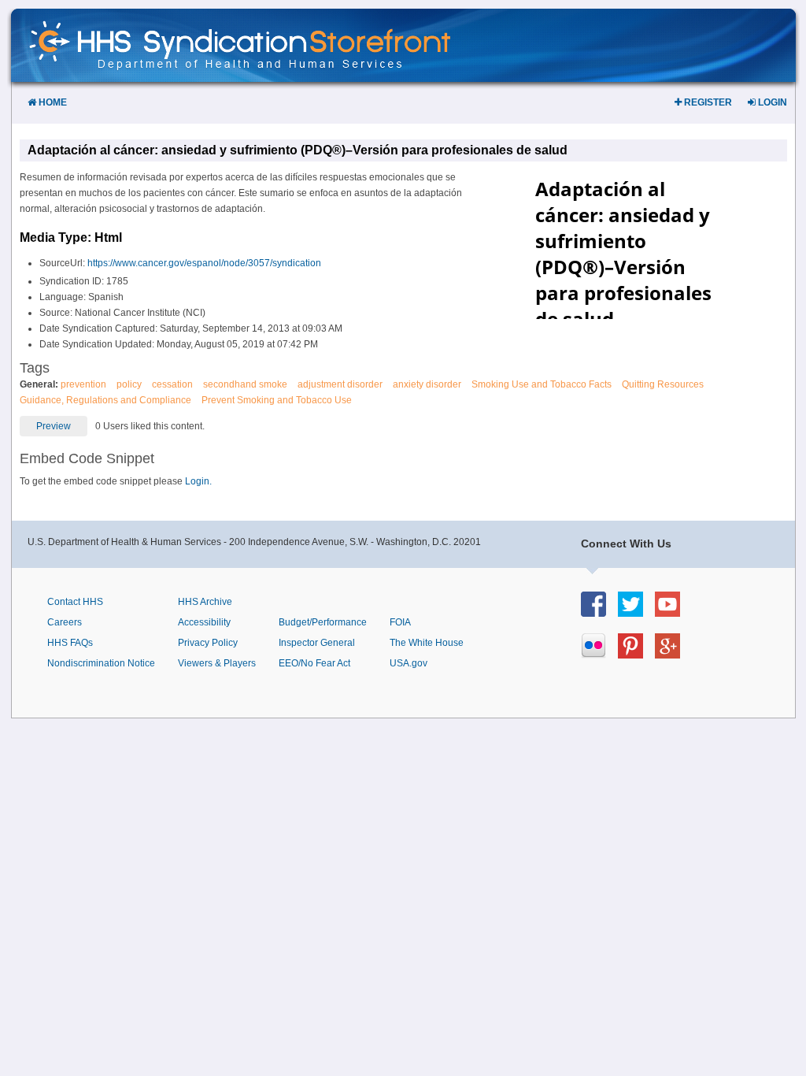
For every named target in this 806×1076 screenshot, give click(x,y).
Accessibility (204, 622)
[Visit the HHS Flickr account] (599, 654)
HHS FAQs (70, 642)
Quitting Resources (663, 384)
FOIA (400, 622)
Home (51, 102)
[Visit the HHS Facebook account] (599, 612)
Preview (53, 426)
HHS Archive (205, 601)
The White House (427, 642)
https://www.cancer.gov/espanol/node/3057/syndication (204, 263)
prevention (83, 384)
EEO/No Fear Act (314, 663)
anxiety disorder (427, 384)
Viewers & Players (217, 663)
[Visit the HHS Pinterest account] (636, 654)
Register (707, 102)
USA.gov (408, 663)
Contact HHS (75, 601)
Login (771, 102)
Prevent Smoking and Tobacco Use (277, 400)
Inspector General (317, 642)
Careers (64, 622)
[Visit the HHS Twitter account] (636, 612)
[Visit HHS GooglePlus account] (673, 654)
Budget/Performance (323, 622)
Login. (198, 481)
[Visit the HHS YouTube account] (673, 612)
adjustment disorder (340, 384)
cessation (172, 384)
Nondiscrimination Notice (101, 663)
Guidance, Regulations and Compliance (105, 400)
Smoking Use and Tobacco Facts (541, 384)
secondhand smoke (245, 384)
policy (129, 384)
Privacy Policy (208, 642)
